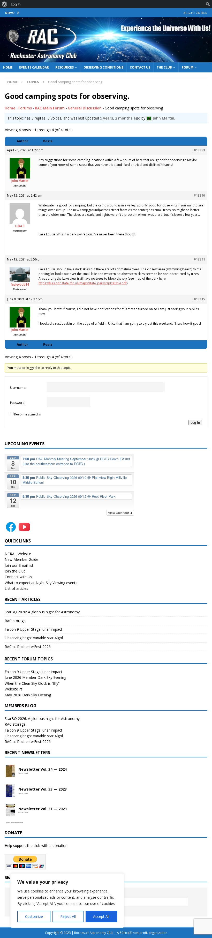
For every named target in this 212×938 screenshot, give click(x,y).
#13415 (199, 299)
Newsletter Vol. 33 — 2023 (42, 789)
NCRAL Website (18, 553)
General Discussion (85, 108)
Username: (18, 387)
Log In (195, 423)
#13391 (199, 259)
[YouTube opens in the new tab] (24, 530)
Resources (64, 67)
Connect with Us (18, 576)
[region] (67, 900)
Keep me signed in (27, 414)
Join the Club (15, 571)
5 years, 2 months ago (120, 118)
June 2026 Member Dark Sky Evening (35, 677)
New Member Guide (21, 559)
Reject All (68, 916)
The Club (164, 67)
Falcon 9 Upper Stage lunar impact (33, 629)
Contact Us (140, 67)
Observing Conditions (103, 67)
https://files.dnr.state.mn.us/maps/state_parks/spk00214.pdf (83, 283)
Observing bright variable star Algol (34, 637)
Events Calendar (34, 67)
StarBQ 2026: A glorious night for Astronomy (42, 611)
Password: (17, 402)
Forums (25, 108)
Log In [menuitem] (16, 4)
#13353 (199, 150)
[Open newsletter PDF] (10, 771)
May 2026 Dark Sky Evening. (28, 695)
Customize (34, 916)
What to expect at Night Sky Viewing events (41, 582)
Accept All (101, 916)
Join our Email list (19, 565)
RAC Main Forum (50, 108)
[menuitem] (4, 4)
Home (8, 67)
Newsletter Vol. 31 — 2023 (42, 809)
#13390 (199, 195)
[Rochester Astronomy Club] (106, 59)
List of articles (16, 588)
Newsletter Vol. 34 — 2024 (42, 769)
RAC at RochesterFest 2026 (28, 646)
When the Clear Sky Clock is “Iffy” (32, 683)
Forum (187, 67)
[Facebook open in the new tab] (11, 530)
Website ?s (13, 689)
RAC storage (15, 620)
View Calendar (119, 512)
